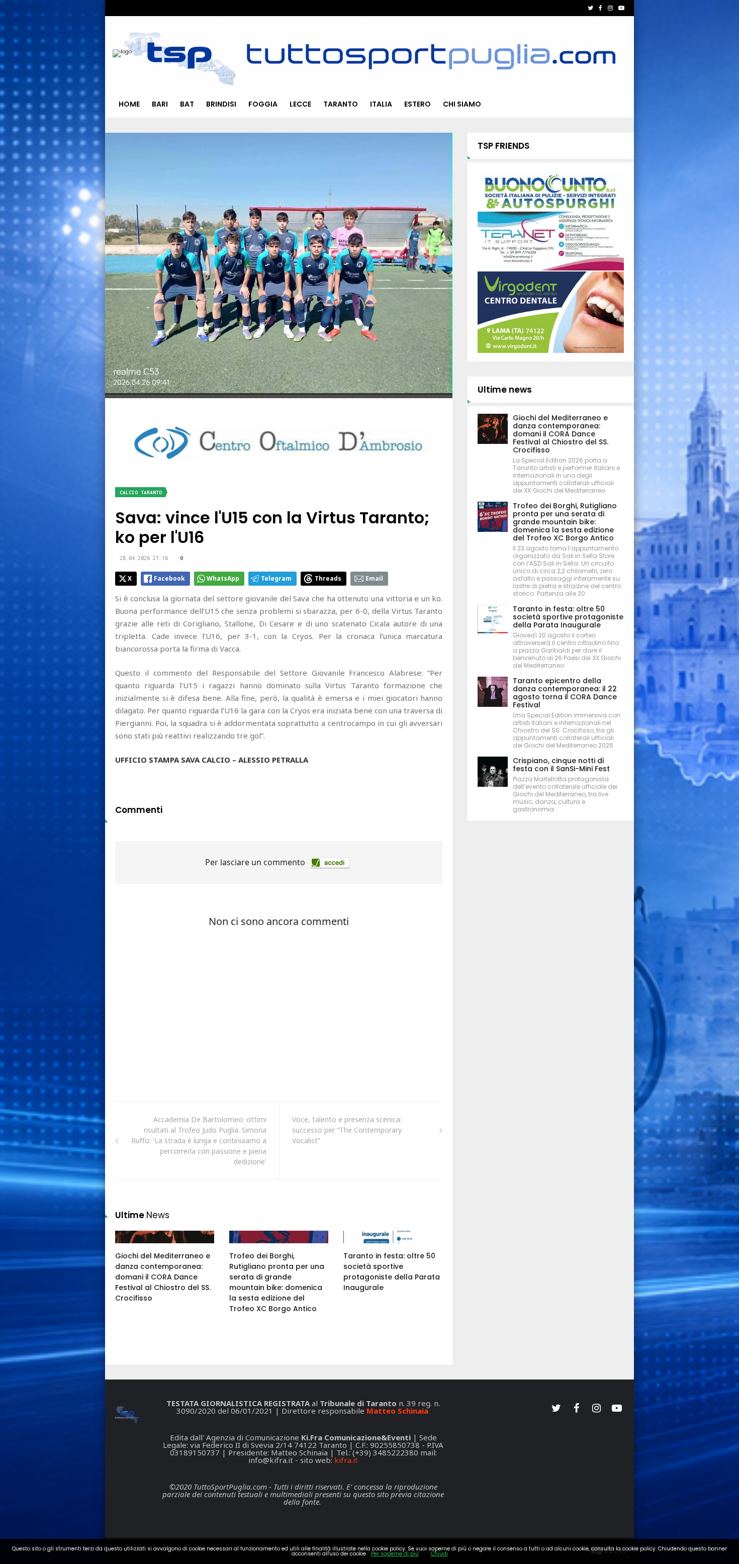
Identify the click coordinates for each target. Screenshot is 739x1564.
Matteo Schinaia (397, 1411)
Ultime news (505, 390)
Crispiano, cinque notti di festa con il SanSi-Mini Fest (561, 765)
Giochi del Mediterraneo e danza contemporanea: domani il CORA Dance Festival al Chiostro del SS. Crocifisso (163, 1277)
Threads (328, 578)
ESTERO (417, 104)
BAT (187, 104)
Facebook (169, 578)
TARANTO (340, 104)
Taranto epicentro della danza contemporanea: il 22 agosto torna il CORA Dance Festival (565, 693)
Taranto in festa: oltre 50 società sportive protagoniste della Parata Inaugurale (391, 1272)
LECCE (300, 104)
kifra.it (346, 1460)
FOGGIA (263, 104)
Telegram (276, 578)
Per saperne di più (395, 1553)
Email (374, 578)
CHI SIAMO (462, 104)
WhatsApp (223, 578)
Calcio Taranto (141, 492)
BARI (160, 104)
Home (129, 104)
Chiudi (439, 1553)
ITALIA (381, 104)
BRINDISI (221, 104)
